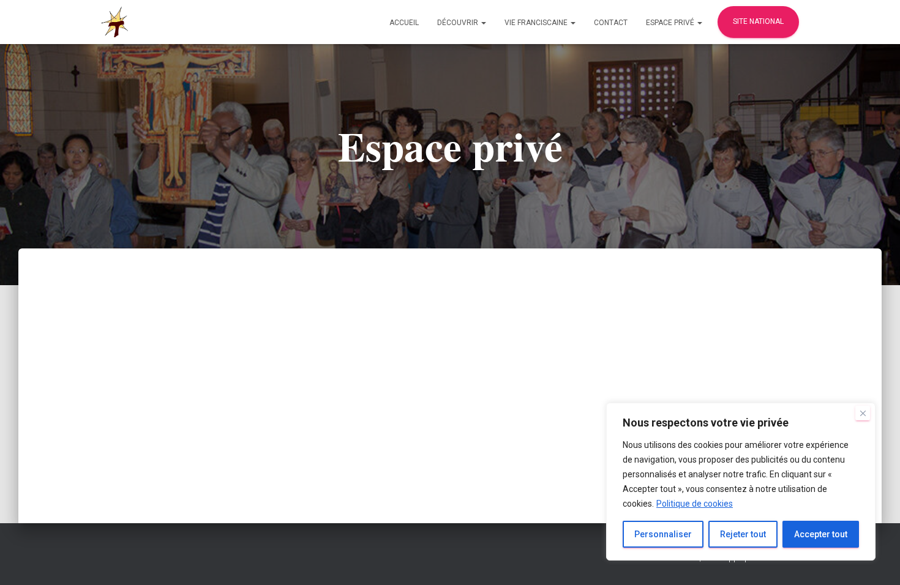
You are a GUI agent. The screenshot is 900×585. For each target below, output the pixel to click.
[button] (483, 22)
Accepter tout (820, 534)
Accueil (404, 22)
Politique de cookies (694, 504)
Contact (611, 22)
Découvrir (458, 22)
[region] (741, 482)
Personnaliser (663, 534)
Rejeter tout (743, 534)
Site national (758, 21)
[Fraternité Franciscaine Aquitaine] (114, 22)
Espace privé (671, 22)
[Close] (862, 413)
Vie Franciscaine (536, 22)
